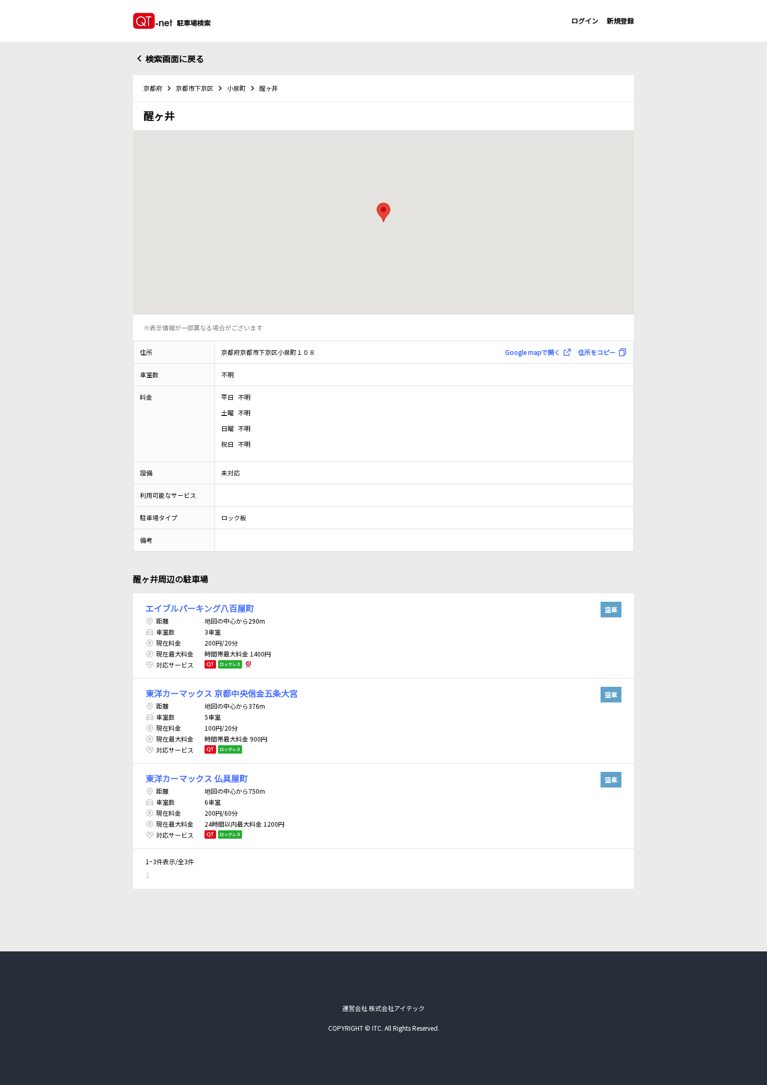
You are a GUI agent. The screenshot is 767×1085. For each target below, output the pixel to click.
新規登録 (620, 21)
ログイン (584, 21)
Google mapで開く (532, 352)
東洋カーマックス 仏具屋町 (197, 778)
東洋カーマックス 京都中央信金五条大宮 (222, 693)
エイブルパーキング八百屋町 (200, 608)
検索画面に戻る (175, 58)
